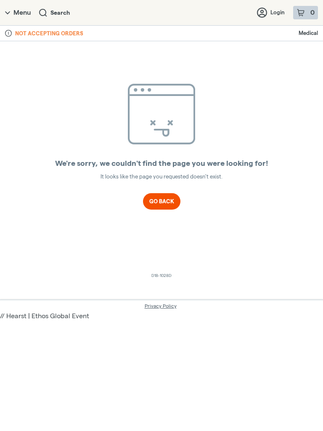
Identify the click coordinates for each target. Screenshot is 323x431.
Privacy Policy (161, 306)
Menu (22, 12)
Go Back (161, 201)
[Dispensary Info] (8, 33)
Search (60, 12)
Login (277, 12)
